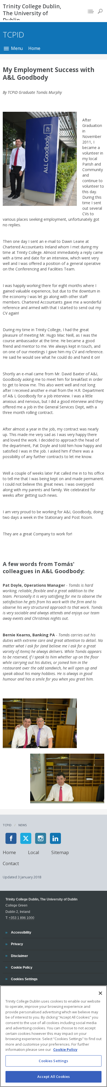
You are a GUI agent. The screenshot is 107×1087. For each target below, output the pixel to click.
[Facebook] (10, 838)
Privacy (17, 944)
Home (34, 48)
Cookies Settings (53, 1060)
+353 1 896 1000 (21, 917)
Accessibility (21, 932)
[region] (53, 1036)
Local (33, 852)
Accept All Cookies (53, 1076)
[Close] (100, 993)
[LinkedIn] (55, 838)
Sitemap (60, 852)
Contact (11, 863)
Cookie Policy (21, 967)
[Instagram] (40, 838)
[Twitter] (25, 838)
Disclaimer (19, 956)
